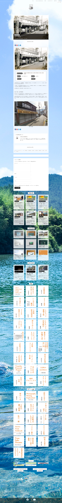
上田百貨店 (26, 150)
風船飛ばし (16, 218)
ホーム (33, 0)
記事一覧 (55, 0)
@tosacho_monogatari (46, 491)
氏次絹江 (28, 245)
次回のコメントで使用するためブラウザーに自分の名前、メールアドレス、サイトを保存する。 (26, 185)
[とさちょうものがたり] (31, 11)
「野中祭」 (16, 273)
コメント (16, 163)
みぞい (40, 255)
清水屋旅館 (29, 150)
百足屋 (43, 150)
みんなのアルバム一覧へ (30, 41)
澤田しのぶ (16, 236)
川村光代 (16, 245)
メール (15, 177)
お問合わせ (59, 0)
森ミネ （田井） (30, 218)
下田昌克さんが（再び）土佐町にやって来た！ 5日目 (18, 257)
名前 (15, 173)
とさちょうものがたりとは (39, 0)
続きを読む (21, 223)
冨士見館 (33, 150)
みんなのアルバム (20, 150)
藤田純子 (28, 255)
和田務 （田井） (42, 272)
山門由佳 (28, 236)
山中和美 (25, 73)
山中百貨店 (36, 150)
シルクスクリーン (50, 0)
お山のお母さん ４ (43, 236)
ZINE (45, 0)
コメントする (25, 38)
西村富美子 (40, 150)
